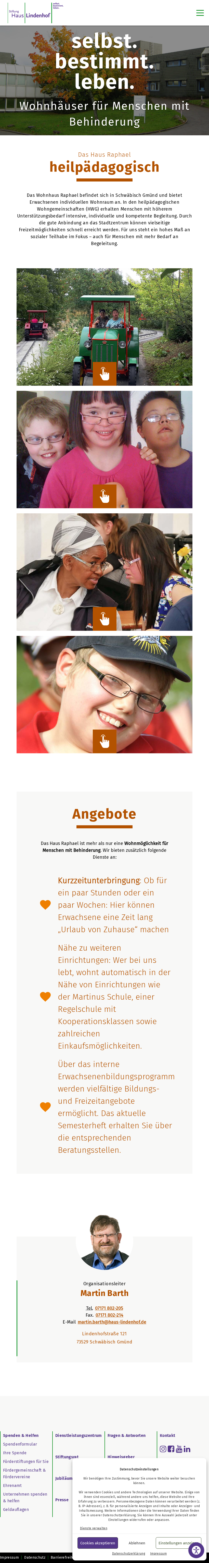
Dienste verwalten (93, 1528)
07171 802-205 (109, 1308)
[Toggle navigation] (200, 13)
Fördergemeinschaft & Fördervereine (24, 1473)
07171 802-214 (109, 1315)
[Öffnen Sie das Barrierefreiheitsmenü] (196, 1550)
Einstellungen (118, 1520)
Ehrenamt (12, 1485)
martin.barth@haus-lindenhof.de (112, 1322)
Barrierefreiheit (64, 1557)
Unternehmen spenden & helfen (25, 1497)
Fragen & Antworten (127, 1435)
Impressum (158, 1553)
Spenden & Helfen (21, 1435)
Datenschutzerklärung (119, 1515)
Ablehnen (137, 1543)
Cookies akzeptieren (97, 1543)
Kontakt (167, 1435)
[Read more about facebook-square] (171, 1449)
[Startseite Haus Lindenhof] (35, 13)
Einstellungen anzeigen (179, 1543)
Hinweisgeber (121, 1457)
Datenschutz (34, 1557)
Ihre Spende (15, 1452)
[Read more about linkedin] (187, 1449)
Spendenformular (20, 1444)
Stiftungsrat (67, 1457)
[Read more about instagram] (163, 1449)
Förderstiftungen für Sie (26, 1461)
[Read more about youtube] (179, 1449)
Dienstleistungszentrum (78, 1435)
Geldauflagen (16, 1509)
